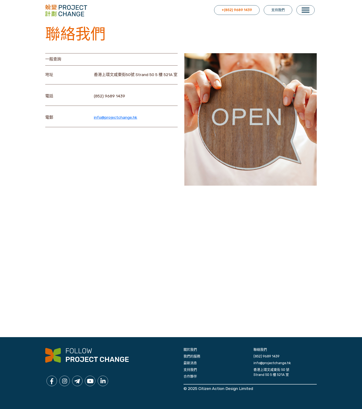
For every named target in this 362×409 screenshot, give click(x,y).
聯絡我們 (260, 350)
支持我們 (278, 10)
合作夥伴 (190, 376)
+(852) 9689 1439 (237, 10)
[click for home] (66, 10)
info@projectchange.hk (115, 117)
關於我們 (190, 350)
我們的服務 (192, 356)
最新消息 (190, 363)
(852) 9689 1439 (266, 356)
